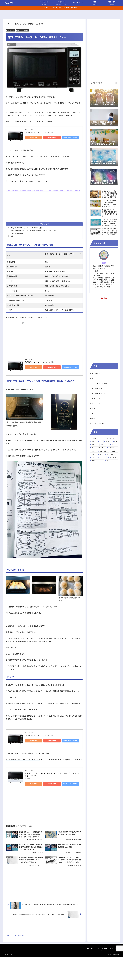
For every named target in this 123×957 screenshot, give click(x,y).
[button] (116, 83)
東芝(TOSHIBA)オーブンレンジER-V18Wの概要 (26, 228)
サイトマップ (91, 948)
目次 (41, 224)
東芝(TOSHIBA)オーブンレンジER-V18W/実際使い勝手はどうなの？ (33, 230)
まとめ (13, 236)
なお (104, 263)
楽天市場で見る (52, 137)
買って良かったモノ (23, 30)
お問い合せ (113, 948)
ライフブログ (11, 30)
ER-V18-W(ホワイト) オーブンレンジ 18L (39, 132)
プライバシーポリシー (102, 950)
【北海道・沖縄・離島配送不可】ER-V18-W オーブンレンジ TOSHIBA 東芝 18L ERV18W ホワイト (43, 190)
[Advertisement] (44, 205)
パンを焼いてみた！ (19, 233)
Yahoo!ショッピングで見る (70, 137)
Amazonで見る (33, 137)
